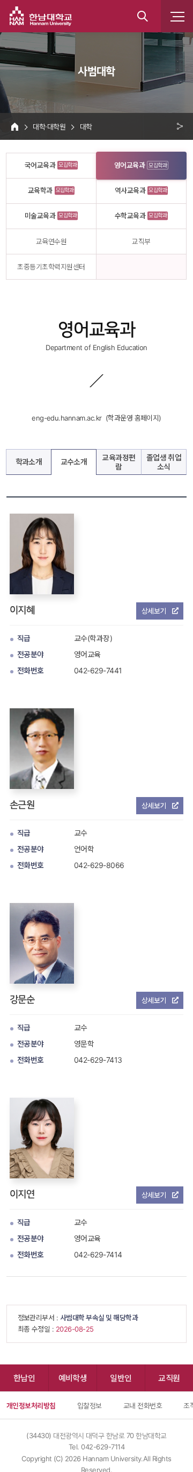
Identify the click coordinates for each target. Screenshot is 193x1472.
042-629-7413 (98, 1059)
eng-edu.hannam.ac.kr (67, 418)
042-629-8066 (99, 865)
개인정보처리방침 (31, 1405)
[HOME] (15, 126)
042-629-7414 (98, 1254)
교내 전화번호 (142, 1405)
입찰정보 (89, 1405)
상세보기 (154, 611)
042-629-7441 (98, 670)
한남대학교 (41, 16)
